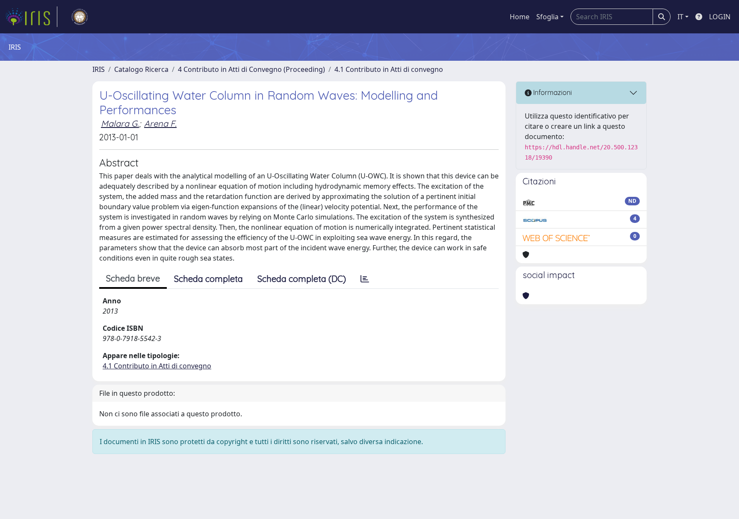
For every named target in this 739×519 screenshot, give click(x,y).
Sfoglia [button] (547, 16)
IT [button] (680, 16)
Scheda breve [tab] (133, 278)
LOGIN (719, 16)
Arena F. (160, 123)
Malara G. (120, 123)
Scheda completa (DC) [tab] (301, 278)
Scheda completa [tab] (208, 278)
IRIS (98, 69)
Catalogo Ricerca (141, 69)
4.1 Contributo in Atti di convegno (388, 69)
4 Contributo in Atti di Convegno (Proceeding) (251, 69)
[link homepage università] (79, 16)
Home (519, 16)
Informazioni (552, 92)
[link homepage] (31, 16)
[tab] (364, 279)
